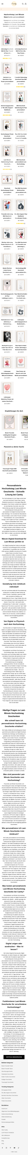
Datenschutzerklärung (7, 1114)
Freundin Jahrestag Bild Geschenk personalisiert (7, 216)
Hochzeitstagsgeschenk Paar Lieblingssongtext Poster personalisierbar (7, 296)
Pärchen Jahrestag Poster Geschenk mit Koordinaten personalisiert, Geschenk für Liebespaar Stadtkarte (7, 245)
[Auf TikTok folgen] (18, 1148)
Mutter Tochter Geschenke (8, 1076)
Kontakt (3, 1119)
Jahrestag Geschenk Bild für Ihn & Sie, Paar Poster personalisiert (21, 51)
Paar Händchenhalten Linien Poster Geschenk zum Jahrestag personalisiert (20, 296)
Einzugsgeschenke (6, 1090)
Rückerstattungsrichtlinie (8, 1122)
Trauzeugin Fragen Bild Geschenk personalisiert (9, 469)
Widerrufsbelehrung (6, 1116)
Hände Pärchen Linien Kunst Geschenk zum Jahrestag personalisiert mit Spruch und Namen (7, 270)
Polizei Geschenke (6, 1100)
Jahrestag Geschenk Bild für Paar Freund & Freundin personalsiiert (7, 51)
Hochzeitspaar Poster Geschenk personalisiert (7, 136)
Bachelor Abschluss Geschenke (10, 1095)
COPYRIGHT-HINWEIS (8, 1132)
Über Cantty (5, 1130)
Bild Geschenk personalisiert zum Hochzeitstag (20, 162)
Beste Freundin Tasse (7, 1068)
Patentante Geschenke (7, 1074)
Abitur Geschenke (6, 1098)
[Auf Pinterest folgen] (10, 1148)
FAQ (3, 1143)
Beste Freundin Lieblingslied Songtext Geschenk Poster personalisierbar (9, 435)
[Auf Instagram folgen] (6, 1148)
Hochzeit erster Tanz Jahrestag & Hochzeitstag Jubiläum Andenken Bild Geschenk (7, 322)
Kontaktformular (6, 1138)
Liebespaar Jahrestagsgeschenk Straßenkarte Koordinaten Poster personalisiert (21, 322)
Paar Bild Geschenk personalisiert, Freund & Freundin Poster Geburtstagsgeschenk (21, 136)
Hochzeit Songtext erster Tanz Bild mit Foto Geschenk (7, 347)
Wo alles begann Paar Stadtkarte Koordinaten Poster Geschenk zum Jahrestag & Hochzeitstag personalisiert (20, 216)
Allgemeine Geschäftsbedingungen (10, 1111)
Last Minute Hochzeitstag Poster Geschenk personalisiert (7, 162)
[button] (6, 58)
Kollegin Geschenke (7, 1079)
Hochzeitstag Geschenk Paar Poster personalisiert (7, 79)
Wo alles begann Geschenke (9, 1092)
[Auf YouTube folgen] (14, 1148)
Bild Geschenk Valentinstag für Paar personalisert (21, 108)
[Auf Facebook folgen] (2, 1148)
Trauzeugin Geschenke (7, 1082)
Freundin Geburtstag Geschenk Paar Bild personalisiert (21, 79)
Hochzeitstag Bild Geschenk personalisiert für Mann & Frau (21, 270)
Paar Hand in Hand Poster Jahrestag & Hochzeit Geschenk (21, 347)
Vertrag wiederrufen (14, 1057)
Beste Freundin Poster (7, 1066)
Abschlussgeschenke (7, 1071)
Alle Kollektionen (6, 1135)
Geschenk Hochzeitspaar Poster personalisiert (7, 190)
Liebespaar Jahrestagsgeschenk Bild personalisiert (7, 373)
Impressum (4, 1108)
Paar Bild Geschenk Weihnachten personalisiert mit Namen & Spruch (21, 191)
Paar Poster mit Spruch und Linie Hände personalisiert (21, 373)
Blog (3, 1140)
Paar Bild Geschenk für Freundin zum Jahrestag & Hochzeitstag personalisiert (21, 245)
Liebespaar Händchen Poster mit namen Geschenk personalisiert (7, 399)
